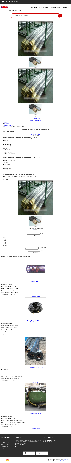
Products (6, 123)
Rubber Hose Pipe (8, 125)
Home (5, 122)
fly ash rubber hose (35, 413)
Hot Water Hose (35, 281)
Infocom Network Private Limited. (63, 460)
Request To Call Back (35, 120)
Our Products (55, 7)
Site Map (4, 449)
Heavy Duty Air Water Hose (35, 321)
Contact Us (65, 7)
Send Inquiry (36, 118)
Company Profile (44, 7)
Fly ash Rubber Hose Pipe (35, 367)
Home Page (34, 7)
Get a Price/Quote (35, 134)
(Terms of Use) (66, 459)
